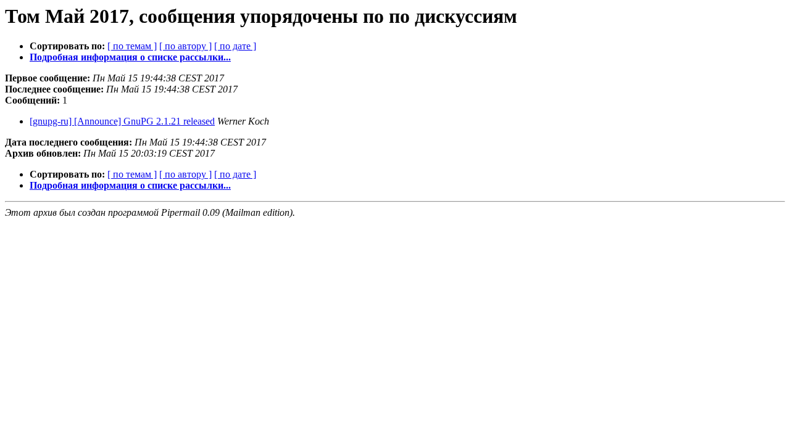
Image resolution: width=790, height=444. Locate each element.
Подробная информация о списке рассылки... (130, 57)
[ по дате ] (235, 46)
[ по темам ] (132, 46)
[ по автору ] (185, 46)
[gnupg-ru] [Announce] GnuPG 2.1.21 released (122, 121)
